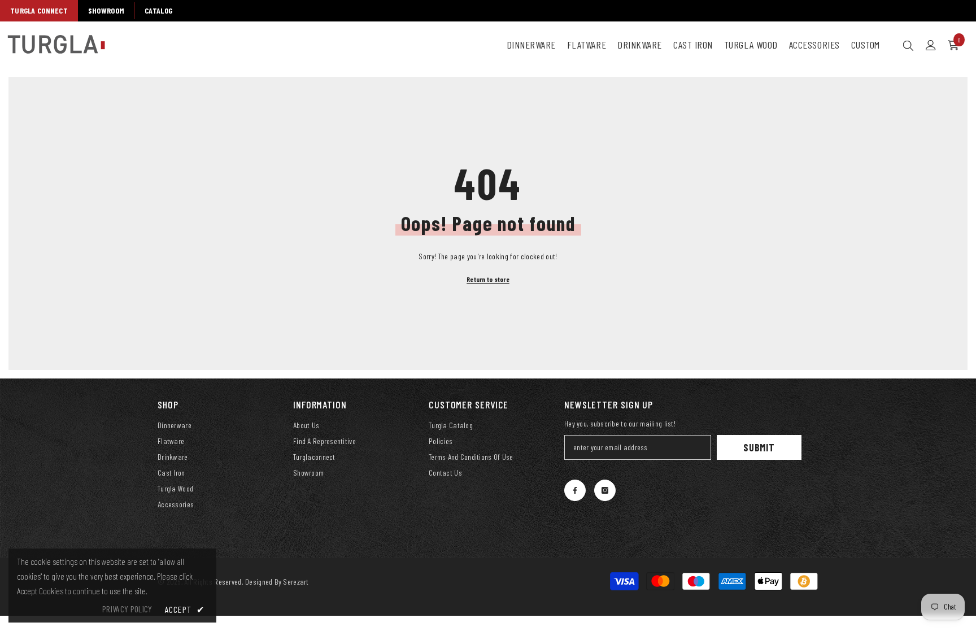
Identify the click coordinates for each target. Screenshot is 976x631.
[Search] (908, 45)
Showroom (106, 10)
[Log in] (931, 45)
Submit (759, 447)
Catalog (158, 10)
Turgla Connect (39, 10)
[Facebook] (575, 490)
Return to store (488, 279)
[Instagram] (605, 490)
